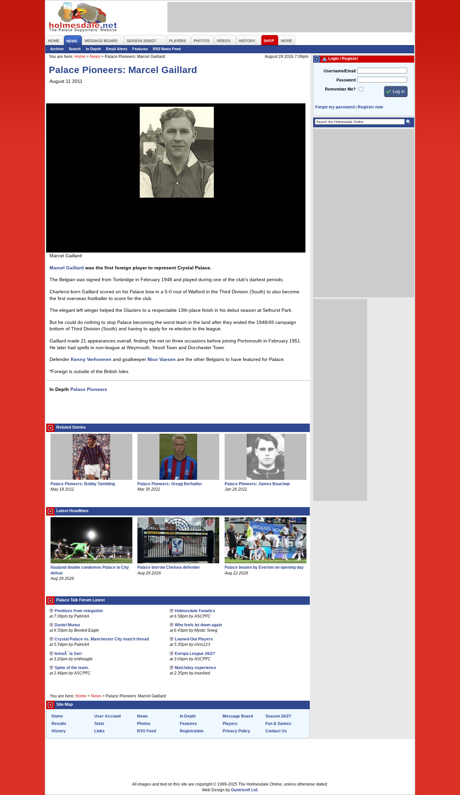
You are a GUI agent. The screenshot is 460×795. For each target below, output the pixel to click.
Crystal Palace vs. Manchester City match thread (102, 639)
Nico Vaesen (161, 359)
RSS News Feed (167, 49)
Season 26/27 (278, 716)
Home (80, 57)
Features (140, 49)
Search (75, 49)
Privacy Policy (236, 731)
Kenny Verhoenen (91, 359)
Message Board (238, 716)
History (59, 731)
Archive (57, 49)
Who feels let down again (198, 625)
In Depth (93, 49)
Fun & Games (278, 724)
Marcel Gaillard (67, 267)
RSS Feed (146, 731)
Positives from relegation (79, 611)
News (95, 57)
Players (230, 724)
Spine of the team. (72, 668)
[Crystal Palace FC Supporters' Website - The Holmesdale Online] (83, 17)
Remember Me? (340, 89)
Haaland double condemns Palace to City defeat (90, 570)
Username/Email (340, 71)
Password (346, 80)
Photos (144, 724)
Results (59, 724)
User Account (107, 716)
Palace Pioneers (88, 389)
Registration (191, 731)
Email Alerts (116, 49)
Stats (99, 724)
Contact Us (276, 731)
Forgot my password (335, 107)
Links (99, 731)
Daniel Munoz (67, 625)
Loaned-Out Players (194, 639)
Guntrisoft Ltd (244, 790)
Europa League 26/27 (195, 654)
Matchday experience (195, 668)
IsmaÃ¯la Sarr (68, 654)
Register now (370, 107)
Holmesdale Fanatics (195, 611)
